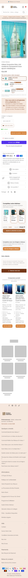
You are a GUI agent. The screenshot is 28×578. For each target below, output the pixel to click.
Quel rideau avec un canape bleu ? (11, 449)
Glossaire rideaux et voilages (9, 509)
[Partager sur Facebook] (8, 192)
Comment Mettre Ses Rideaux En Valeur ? (12, 440)
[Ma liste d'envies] (26, 6)
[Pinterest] (12, 405)
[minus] (3, 133)
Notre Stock (4, 492)
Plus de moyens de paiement (14, 146)
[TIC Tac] (19, 405)
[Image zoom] (14, 39)
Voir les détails (7, 326)
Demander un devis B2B (8, 424)
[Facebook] (9, 405)
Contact (3, 527)
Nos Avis (3, 539)
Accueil (5, 16)
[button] (19, 133)
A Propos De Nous (6, 475)
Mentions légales (6, 517)
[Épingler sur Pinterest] (14, 192)
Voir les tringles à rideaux (11, 248)
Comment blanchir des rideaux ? (10, 432)
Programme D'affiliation (7, 500)
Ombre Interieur (16, 573)
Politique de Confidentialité (8, 480)
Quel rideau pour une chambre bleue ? (12, 444)
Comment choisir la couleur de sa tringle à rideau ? (13, 462)
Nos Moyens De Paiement (8, 553)
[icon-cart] (22, 6)
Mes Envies (4, 543)
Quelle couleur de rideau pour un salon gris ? (13, 453)
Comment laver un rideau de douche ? (12, 436)
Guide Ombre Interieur (7, 505)
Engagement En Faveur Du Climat (10, 496)
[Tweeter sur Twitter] (11, 192)
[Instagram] (15, 405)
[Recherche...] (23, 12)
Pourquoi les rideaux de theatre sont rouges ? (13, 458)
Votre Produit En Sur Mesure (9, 484)
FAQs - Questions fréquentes (9, 513)
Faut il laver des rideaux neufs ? (10, 466)
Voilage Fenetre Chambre (14, 16)
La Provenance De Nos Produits (10, 488)
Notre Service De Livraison (8, 562)
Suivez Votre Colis (6, 531)
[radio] (14, 78)
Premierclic (18, 575)
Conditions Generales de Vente (9, 535)
